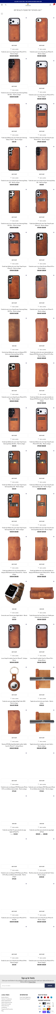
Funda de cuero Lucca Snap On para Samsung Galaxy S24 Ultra (14, 93)
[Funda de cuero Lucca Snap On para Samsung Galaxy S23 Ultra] (14, 201)
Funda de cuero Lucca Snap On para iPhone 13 (42, 310)
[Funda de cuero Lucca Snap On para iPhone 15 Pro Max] (14, 375)
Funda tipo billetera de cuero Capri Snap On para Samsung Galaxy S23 (14, 528)
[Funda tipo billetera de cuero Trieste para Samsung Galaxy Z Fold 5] (14, 115)
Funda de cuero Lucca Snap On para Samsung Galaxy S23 (14, 181)
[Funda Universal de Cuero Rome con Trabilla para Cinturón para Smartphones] (42, 593)
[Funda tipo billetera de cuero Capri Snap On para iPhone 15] (42, 201)
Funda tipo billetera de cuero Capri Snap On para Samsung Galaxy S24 (14, 485)
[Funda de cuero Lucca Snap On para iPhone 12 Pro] (14, 895)
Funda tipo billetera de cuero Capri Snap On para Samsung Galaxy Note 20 (42, 528)
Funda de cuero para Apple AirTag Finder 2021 (14, 702)
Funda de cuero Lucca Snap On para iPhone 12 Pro (14, 918)
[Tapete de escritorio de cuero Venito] (42, 679)
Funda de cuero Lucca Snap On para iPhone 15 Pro (14, 52)
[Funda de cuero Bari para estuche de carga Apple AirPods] (42, 808)
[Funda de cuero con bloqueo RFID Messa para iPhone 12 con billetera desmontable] (42, 765)
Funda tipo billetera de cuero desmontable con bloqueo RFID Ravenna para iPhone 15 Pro (14, 572)
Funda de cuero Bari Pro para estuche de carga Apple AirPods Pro (14, 831)
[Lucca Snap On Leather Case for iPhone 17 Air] (42, 636)
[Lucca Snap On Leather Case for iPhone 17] (14, 636)
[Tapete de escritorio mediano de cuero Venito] (42, 722)
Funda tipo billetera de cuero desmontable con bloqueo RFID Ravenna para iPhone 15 (42, 399)
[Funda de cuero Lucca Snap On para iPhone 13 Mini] (14, 938)
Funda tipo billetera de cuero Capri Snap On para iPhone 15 (42, 224)
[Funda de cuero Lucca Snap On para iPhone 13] (42, 287)
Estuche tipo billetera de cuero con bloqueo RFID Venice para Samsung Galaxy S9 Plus (14, 353)
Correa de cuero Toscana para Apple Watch (14, 616)
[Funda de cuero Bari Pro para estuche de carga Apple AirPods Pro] (14, 808)
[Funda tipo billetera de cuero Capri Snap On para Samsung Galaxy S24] (14, 463)
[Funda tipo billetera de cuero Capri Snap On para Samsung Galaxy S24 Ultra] (14, 420)
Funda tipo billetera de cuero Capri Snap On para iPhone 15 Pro (42, 138)
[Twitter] (51, 997)
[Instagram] (41, 997)
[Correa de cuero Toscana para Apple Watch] (14, 593)
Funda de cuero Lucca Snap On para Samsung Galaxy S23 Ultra (14, 224)
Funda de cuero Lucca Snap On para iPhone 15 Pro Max (14, 398)
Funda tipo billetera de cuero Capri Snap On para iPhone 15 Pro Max (42, 442)
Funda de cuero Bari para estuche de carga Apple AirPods (42, 831)
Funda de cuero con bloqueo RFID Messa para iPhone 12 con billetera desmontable (42, 788)
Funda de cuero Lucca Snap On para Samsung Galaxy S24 (42, 181)
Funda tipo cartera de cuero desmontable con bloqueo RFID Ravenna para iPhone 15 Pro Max (42, 354)
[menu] (2, 5)
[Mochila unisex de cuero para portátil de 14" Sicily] (42, 851)
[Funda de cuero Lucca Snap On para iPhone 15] (42, 30)
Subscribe (50, 985)
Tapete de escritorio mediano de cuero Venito (42, 745)
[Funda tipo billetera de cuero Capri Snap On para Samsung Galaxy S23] (14, 505)
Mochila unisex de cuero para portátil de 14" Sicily (41, 873)
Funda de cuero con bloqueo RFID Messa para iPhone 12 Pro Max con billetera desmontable (14, 874)
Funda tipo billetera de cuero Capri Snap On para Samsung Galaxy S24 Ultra (14, 442)
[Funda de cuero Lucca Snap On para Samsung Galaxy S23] (14, 158)
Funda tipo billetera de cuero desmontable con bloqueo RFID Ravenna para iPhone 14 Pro (41, 572)
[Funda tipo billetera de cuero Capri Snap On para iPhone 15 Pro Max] (42, 420)
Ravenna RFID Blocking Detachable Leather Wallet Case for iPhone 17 (14, 745)
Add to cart (14, 45)
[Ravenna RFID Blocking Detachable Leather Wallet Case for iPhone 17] (14, 722)
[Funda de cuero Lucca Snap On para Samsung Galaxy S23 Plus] (14, 287)
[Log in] (50, 4)
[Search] (6, 5)
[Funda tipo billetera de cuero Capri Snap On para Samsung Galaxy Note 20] (42, 505)
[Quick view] (26, 18)
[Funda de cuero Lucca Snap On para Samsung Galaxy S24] (42, 158)
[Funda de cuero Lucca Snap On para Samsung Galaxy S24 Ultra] (14, 71)
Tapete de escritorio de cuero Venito (41, 702)
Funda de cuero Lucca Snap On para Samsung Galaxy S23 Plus (14, 310)
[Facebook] (38, 997)
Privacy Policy (32, 982)
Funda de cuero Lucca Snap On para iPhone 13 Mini (14, 961)
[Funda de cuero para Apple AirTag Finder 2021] (14, 679)
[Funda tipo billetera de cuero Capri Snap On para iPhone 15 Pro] (42, 115)
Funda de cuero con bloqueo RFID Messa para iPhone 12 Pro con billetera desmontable (14, 788)
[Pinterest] (45, 997)
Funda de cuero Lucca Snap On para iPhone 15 (42, 52)
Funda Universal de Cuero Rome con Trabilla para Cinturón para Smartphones (42, 616)
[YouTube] (48, 997)
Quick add (14, 345)
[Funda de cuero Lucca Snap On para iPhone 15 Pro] (14, 30)
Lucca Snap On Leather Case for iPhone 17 (14, 659)
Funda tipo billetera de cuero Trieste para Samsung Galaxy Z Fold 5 (14, 138)
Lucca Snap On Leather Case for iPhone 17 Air (41, 659)
